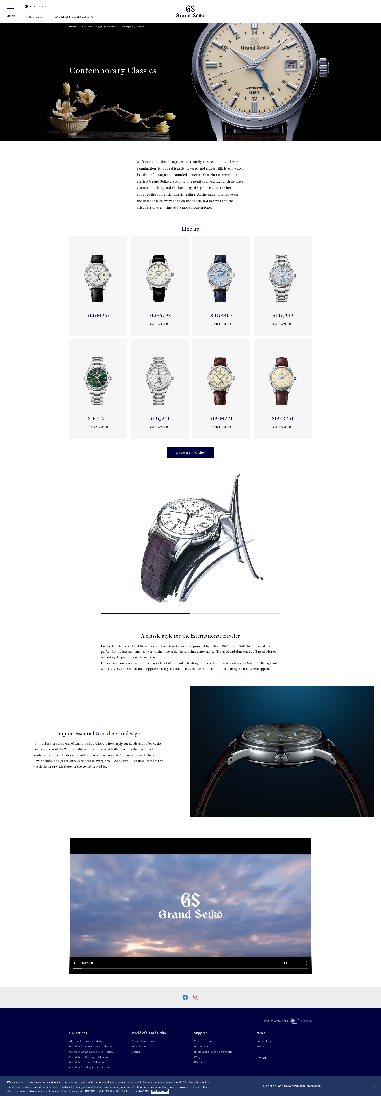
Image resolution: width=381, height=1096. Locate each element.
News (260, 1033)
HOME (73, 26)
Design (136, 1051)
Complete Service (205, 1041)
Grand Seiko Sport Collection (87, 1062)
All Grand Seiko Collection (85, 1041)
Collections (34, 17)
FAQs (197, 1057)
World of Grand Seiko (72, 17)
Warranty (199, 1062)
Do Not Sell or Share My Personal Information (292, 1086)
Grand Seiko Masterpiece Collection (91, 1046)
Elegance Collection (105, 26)
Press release (264, 1041)
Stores (261, 1058)
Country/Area (38, 6)
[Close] (374, 1085)
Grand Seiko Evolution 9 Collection (91, 1051)
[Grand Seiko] (190, 11)
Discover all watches (190, 452)
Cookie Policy (159, 1091)
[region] (190, 1086)
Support (200, 1033)
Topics (260, 1046)
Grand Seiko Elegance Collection (89, 1067)
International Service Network (213, 1051)
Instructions (201, 1046)
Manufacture (139, 1046)
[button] (106, 541)
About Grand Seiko (143, 1041)
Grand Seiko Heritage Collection (89, 1057)
